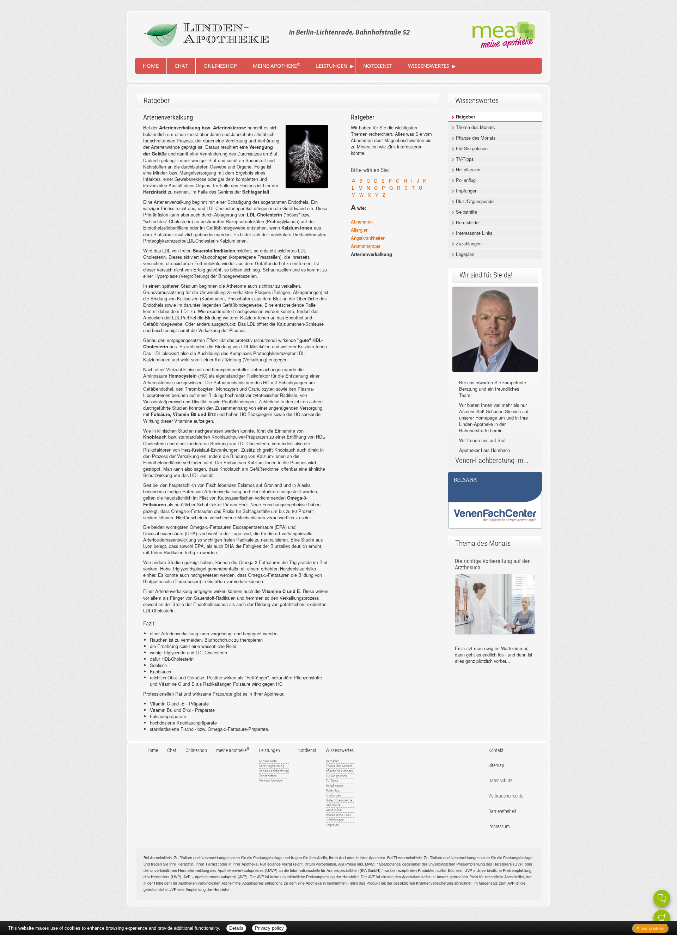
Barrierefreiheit (502, 811)
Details (236, 928)
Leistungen (331, 65)
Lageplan (464, 254)
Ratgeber (465, 117)
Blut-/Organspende (474, 201)
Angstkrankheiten (368, 237)
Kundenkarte (268, 761)
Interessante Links (473, 233)
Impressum (499, 827)
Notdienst (377, 65)
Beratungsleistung (271, 766)
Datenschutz (500, 781)
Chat (181, 65)
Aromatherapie (365, 246)
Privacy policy (269, 928)
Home (151, 65)
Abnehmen (362, 221)
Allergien (359, 229)
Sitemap (496, 766)
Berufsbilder (467, 222)
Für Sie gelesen (471, 148)
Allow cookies (650, 928)
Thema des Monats (475, 127)
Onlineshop (220, 65)
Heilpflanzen (467, 169)
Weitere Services (270, 781)
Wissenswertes (428, 65)
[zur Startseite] (275, 32)
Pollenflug (465, 180)
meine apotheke (276, 65)
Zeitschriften (268, 776)
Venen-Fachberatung (274, 771)
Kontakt (496, 750)
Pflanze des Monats (475, 137)
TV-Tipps (464, 158)
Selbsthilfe (466, 211)
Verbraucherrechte (505, 796)
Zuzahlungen (468, 243)
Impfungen (466, 190)
